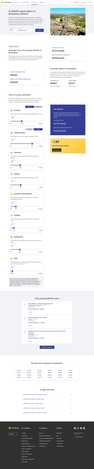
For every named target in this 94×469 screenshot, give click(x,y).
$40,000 (39, 372)
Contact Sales (42, 446)
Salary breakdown (73, 86)
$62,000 (70, 375)
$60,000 (60, 375)
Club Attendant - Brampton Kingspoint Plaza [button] (40, 303)
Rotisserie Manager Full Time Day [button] (37, 317)
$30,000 (60, 370)
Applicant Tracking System (45, 435)
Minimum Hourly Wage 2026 (28, 459)
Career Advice (25, 461)
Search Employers (25, 2)
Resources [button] (42, 2)
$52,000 (29, 375)
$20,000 (19, 370)
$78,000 (70, 377)
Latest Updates (60, 446)
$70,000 (39, 377)
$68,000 (29, 377)
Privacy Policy (59, 443)
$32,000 (70, 370)
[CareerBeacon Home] (6, 2)
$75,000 (60, 377)
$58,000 (50, 375)
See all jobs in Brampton (47, 347)
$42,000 (50, 372)
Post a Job (76, 2)
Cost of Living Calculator (27, 454)
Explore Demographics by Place (28, 446)
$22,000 (29, 370)
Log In (85, 2)
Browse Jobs (57, 150)
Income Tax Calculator (26, 448)
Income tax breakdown (55, 86)
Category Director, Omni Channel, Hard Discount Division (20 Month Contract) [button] (46, 332)
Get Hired (24, 433)
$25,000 (39, 370)
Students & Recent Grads (27, 438)
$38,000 (29, 372)
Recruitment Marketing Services (46, 438)
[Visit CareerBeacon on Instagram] (78, 428)
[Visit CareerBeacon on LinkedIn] (81, 428)
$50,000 (19, 375)
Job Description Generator (44, 441)
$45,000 (60, 372)
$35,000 (19, 372)
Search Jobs (16, 2)
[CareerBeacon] (14, 428)
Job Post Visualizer (43, 443)
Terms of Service (60, 441)
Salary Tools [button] (34, 2)
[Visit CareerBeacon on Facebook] (75, 428)
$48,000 (70, 372)
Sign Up (90, 2)
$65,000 (19, 377)
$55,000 (39, 375)
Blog (57, 435)
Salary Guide (24, 456)
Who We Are (59, 433)
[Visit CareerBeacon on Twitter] (84, 428)
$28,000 (50, 370)
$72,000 (50, 377)
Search (39, 30)
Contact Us (59, 438)
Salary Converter (25, 451)
